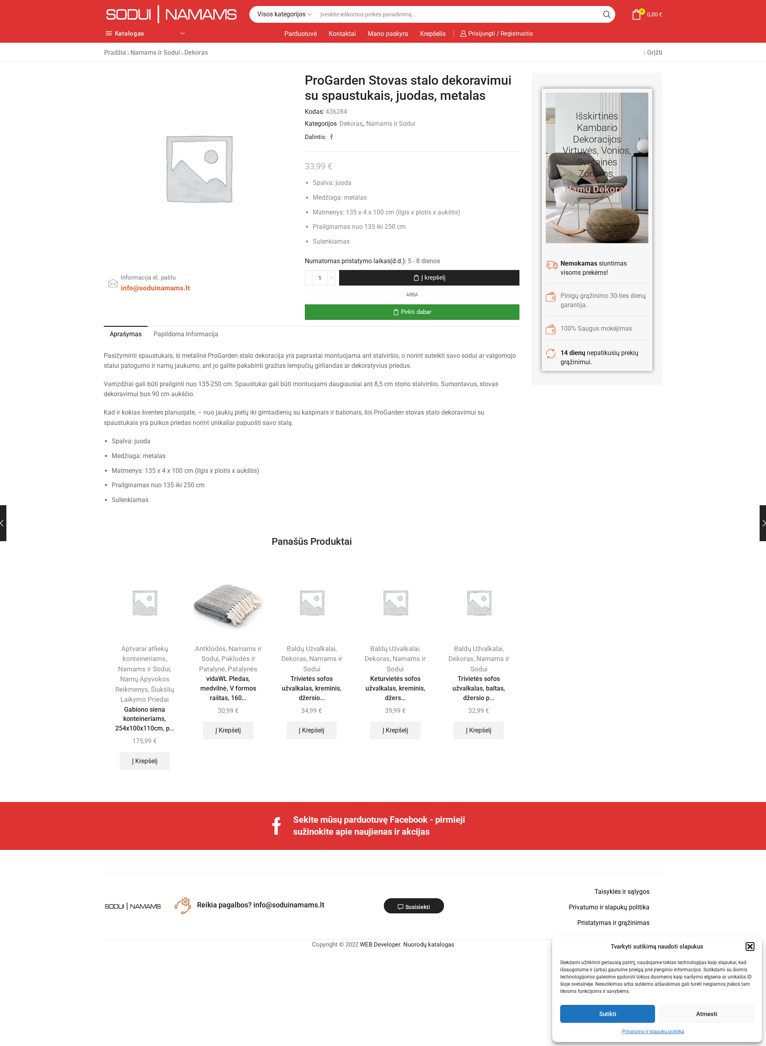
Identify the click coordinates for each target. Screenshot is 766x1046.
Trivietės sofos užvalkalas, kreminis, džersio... (312, 688)
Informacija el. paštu (148, 277)
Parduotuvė (300, 34)
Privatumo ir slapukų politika (653, 1031)
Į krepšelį (433, 277)
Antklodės (210, 649)
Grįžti (654, 52)
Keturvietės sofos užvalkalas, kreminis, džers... (395, 688)
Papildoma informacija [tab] (186, 334)
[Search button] (606, 14)
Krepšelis (433, 34)
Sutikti (607, 1014)
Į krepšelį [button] (145, 761)
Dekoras (196, 52)
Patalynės (242, 669)
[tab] (126, 334)
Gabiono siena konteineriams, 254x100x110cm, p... (144, 719)
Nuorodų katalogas (428, 944)
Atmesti (706, 1014)
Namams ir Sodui (155, 52)
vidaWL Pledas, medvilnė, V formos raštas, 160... (228, 688)
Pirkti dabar (416, 312)
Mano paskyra (388, 34)
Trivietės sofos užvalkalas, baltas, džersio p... (478, 688)
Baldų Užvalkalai (311, 649)
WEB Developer (380, 944)
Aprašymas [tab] (126, 334)
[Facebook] (276, 826)
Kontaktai (342, 34)
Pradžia (115, 52)
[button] (750, 947)
